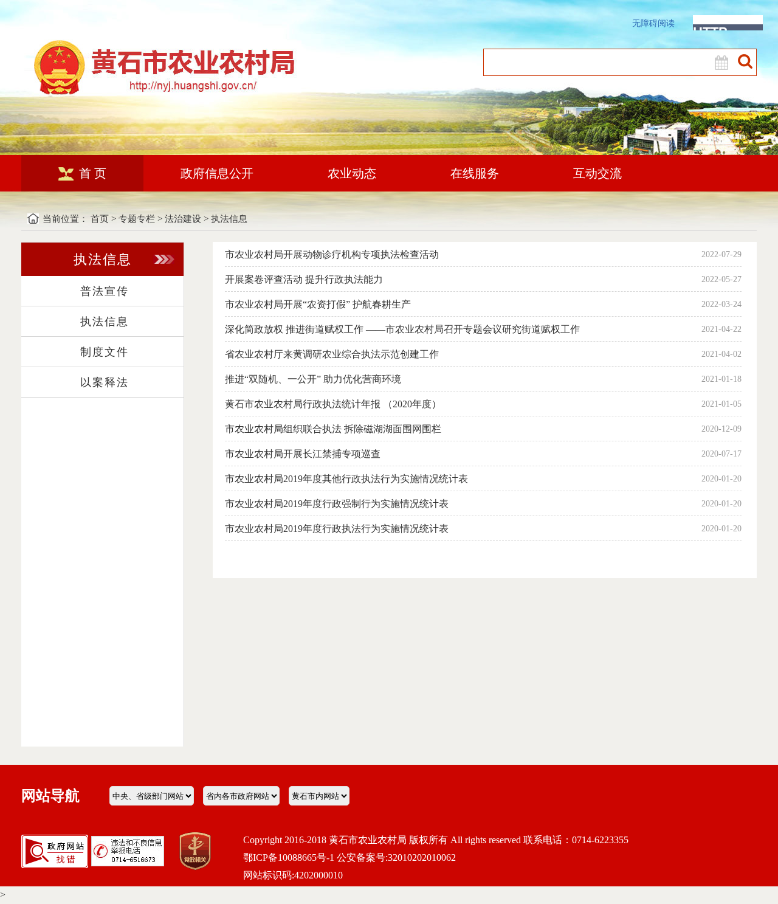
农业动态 (352, 173)
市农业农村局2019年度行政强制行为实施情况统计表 (337, 504)
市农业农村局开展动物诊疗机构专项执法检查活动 (332, 254)
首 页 (92, 173)
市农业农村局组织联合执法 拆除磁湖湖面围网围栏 (333, 429)
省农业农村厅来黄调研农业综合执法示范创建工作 (332, 354)
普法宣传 (104, 291)
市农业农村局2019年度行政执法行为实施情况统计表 (337, 528)
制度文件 (104, 352)
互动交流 (597, 173)
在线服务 (474, 173)
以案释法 (104, 382)
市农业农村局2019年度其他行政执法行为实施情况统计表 (346, 479)
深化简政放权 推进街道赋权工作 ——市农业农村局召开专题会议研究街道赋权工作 (402, 329)
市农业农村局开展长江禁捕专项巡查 (302, 454)
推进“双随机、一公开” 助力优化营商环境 (313, 379)
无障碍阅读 (653, 23)
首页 (100, 219)
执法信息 (229, 219)
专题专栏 (137, 219)
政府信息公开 (217, 173)
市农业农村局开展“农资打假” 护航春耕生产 (318, 304)
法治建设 (183, 219)
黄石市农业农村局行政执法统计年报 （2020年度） (333, 404)
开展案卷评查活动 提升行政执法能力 (304, 279)
